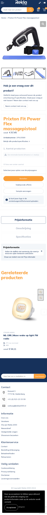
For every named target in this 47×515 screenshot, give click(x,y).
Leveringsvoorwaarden (10, 478)
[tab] (23, 220)
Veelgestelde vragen (9, 432)
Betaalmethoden (8, 453)
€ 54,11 (9, 349)
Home (3, 18)
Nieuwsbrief (6, 428)
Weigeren (21, 507)
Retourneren (6, 457)
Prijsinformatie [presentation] (23, 219)
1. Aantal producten (14, 148)
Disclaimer (5, 475)
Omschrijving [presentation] (23, 228)
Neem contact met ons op (15, 106)
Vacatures (5, 421)
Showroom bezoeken (9, 435)
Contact (4, 446)
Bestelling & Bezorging (10, 450)
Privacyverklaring (8, 471)
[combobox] (14, 9)
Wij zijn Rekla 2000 (9, 425)
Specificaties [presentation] (23, 236)
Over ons (4, 418)
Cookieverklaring (8, 468)
